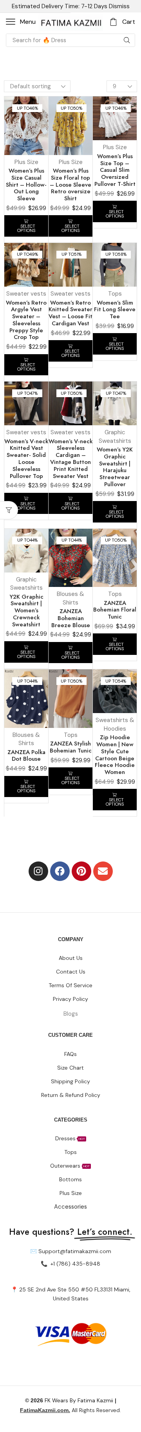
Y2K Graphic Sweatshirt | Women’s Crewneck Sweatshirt (26, 610)
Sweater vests (26, 294)
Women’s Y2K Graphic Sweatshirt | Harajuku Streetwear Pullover (115, 467)
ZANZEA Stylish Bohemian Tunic (71, 747)
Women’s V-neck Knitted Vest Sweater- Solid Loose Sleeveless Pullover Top (26, 458)
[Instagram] (38, 871)
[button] (21, 22)
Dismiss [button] (119, 6)
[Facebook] (60, 871)
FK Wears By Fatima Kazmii (69, 1400)
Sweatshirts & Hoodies (115, 724)
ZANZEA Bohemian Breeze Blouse (70, 618)
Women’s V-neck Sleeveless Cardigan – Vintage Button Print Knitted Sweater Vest (70, 458)
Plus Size (26, 162)
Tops (115, 294)
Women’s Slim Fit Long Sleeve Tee (115, 309)
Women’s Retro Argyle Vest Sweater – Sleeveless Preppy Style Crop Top (26, 320)
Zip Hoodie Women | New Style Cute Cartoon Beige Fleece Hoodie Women (115, 754)
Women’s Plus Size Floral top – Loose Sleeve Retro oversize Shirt (70, 184)
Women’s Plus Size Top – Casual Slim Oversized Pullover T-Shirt (115, 170)
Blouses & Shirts (70, 598)
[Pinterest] (81, 871)
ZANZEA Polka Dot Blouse (26, 755)
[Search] (127, 40)
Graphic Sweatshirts (115, 436)
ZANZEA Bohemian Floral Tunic (114, 610)
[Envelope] (103, 871)
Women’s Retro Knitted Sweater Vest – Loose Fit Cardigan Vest (70, 313)
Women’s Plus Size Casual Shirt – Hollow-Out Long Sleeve (26, 184)
